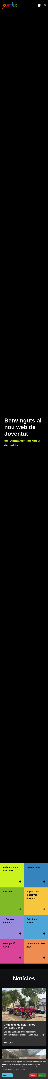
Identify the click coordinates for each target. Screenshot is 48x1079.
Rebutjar (33, 1075)
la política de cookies (17, 1069)
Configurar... (7, 1075)
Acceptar (42, 1075)
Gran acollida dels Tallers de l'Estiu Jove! (19, 1026)
